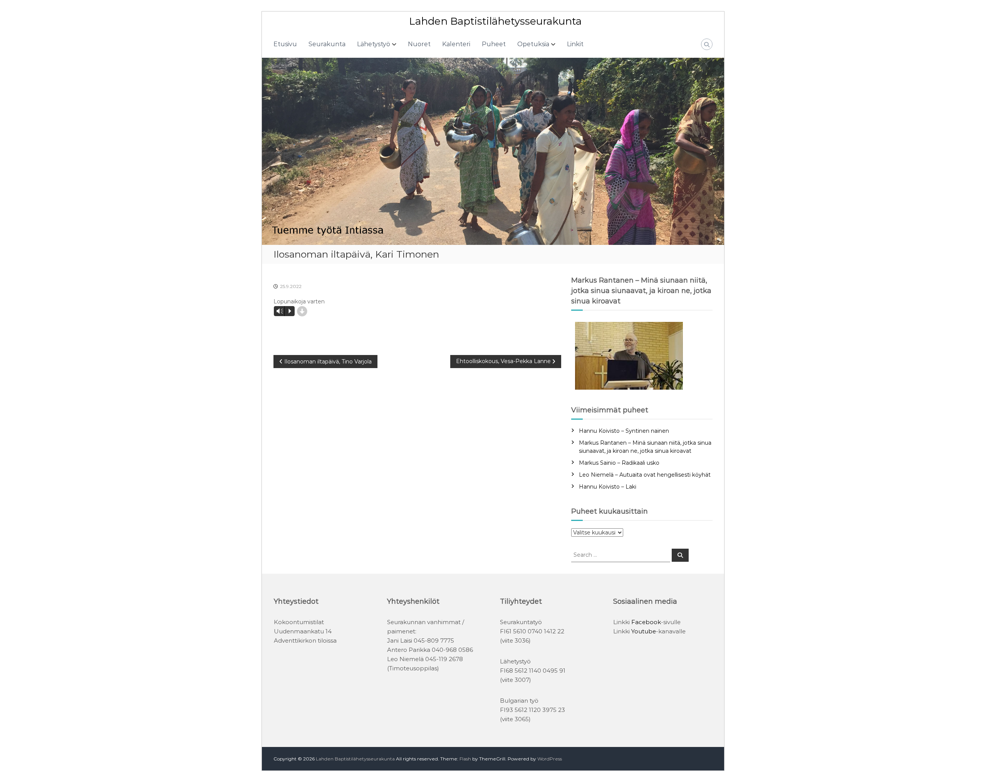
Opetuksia (533, 44)
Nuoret (419, 44)
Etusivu (285, 44)
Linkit (575, 44)
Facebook (646, 622)
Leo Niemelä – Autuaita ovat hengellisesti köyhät (645, 474)
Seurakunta (327, 44)
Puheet (494, 44)
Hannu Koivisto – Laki (607, 486)
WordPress (549, 759)
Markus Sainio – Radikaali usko (619, 462)
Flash (465, 759)
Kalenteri (456, 44)
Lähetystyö (373, 44)
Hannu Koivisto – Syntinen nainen (624, 430)
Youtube (643, 631)
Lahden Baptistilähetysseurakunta (495, 21)
